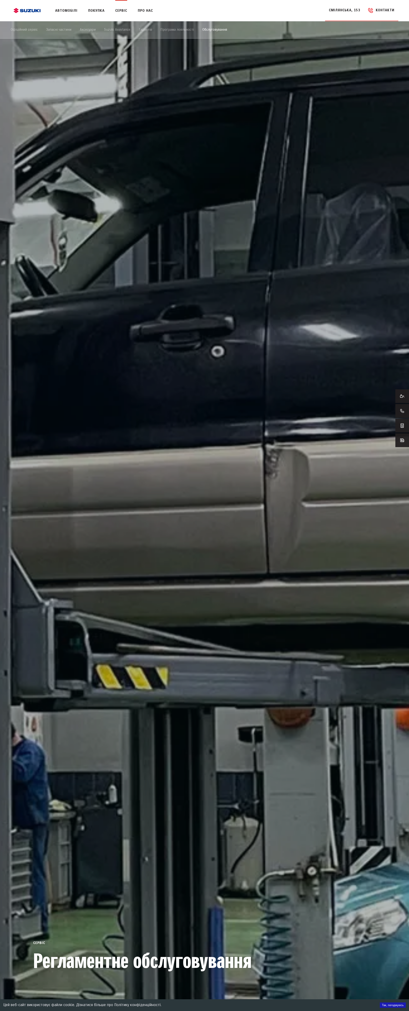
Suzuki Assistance (117, 30)
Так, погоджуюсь (393, 1005)
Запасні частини (58, 30)
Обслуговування (214, 30)
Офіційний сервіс (24, 30)
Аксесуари (88, 30)
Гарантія (145, 30)
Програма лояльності (177, 30)
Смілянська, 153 (344, 10)
